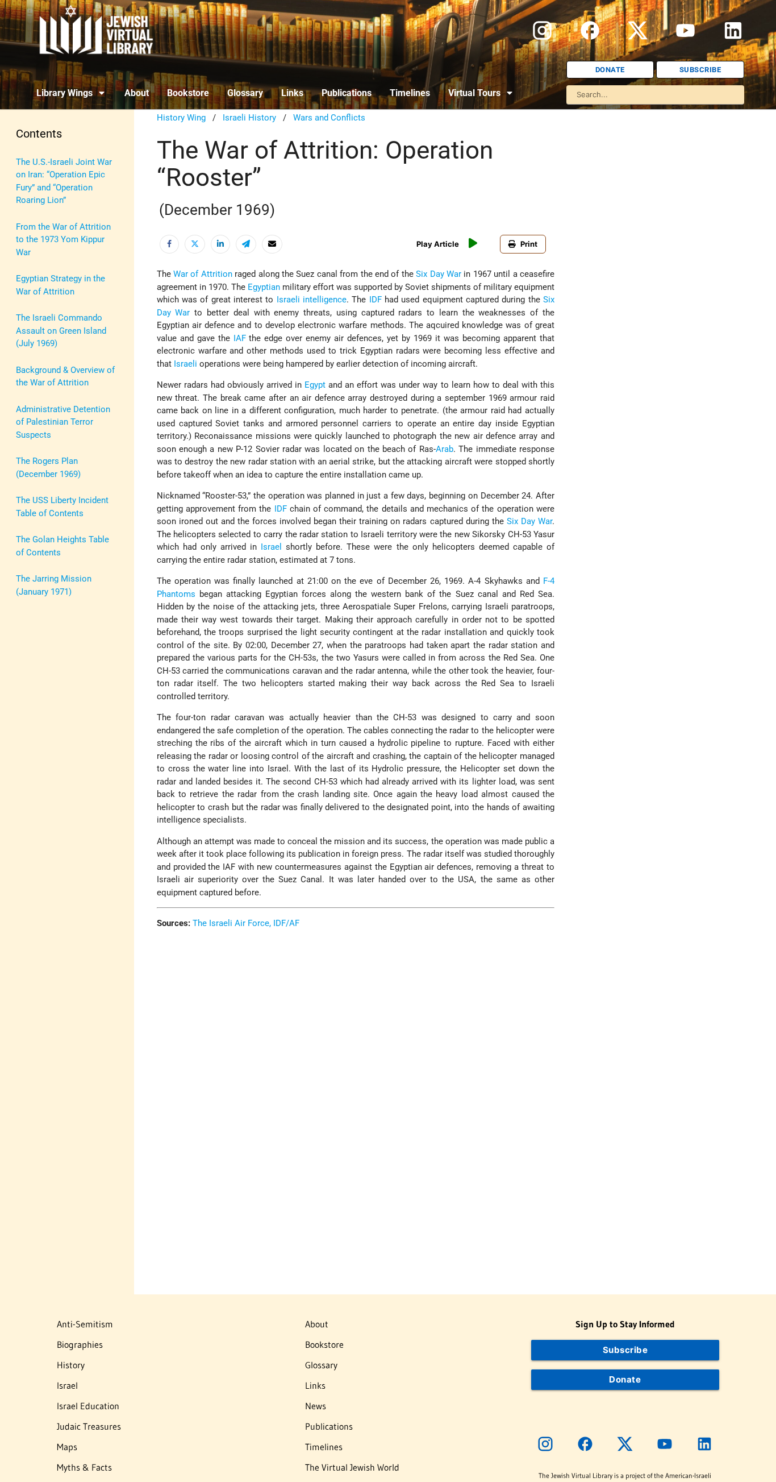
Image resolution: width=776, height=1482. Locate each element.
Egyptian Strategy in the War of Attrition (60, 285)
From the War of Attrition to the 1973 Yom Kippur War (63, 240)
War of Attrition (202, 274)
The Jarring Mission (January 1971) (53, 585)
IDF (375, 299)
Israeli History (249, 118)
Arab (444, 449)
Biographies (80, 1344)
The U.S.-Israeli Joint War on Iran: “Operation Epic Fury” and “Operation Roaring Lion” (64, 181)
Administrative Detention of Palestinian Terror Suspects (63, 422)
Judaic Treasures (89, 1426)
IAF (239, 338)
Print (528, 243)
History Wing (181, 118)
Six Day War (438, 274)
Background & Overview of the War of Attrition (65, 376)
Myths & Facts (84, 1467)
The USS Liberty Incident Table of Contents (62, 506)
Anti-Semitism (85, 1324)
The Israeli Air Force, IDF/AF (246, 923)
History (71, 1365)
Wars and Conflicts (329, 118)
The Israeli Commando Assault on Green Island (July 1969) (61, 330)
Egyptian (264, 287)
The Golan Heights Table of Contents (62, 546)
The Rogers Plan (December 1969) (48, 467)
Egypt (315, 385)
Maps (67, 1446)
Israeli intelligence (312, 299)
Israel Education (88, 1406)
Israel (271, 547)
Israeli (185, 364)
